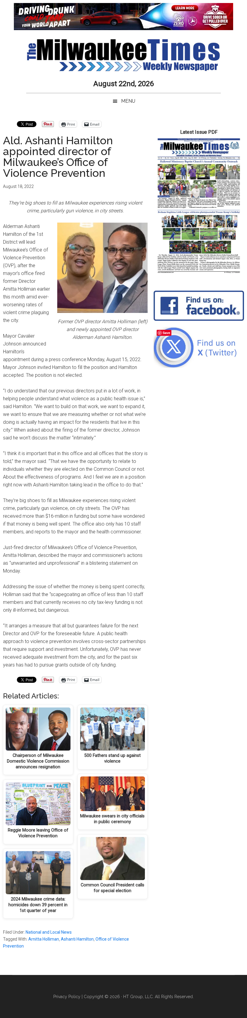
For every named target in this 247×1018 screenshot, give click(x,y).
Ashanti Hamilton (77, 939)
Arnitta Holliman (43, 939)
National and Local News (49, 932)
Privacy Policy (66, 996)
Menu (128, 101)
